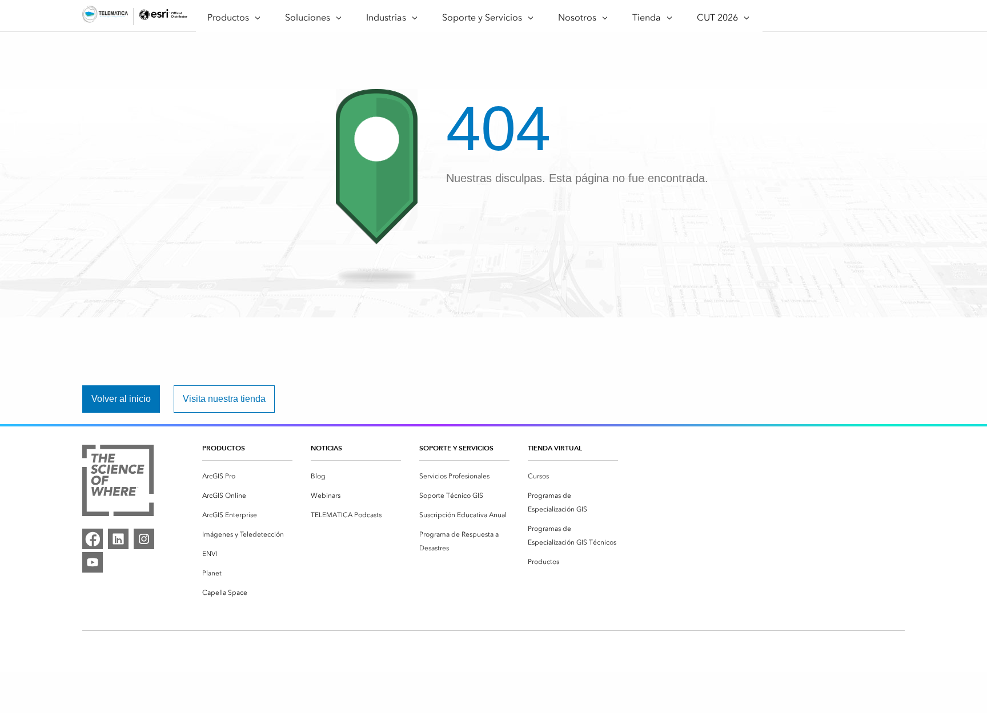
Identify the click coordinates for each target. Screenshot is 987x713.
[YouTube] (92, 562)
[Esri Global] (105, 16)
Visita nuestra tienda (224, 399)
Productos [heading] (223, 448)
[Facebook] (92, 539)
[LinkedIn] (118, 539)
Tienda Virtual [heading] (555, 448)
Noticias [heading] (326, 448)
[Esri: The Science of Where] (118, 482)
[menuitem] (247, 476)
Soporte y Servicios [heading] (456, 448)
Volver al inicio (121, 399)
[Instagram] (144, 539)
